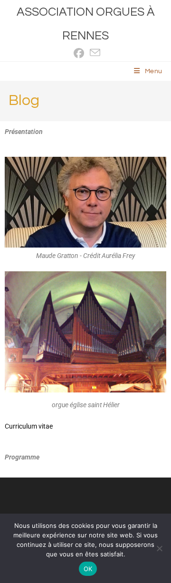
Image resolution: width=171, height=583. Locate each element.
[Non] (159, 548)
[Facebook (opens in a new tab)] (79, 53)
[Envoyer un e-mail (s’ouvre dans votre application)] (93, 53)
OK (88, 569)
